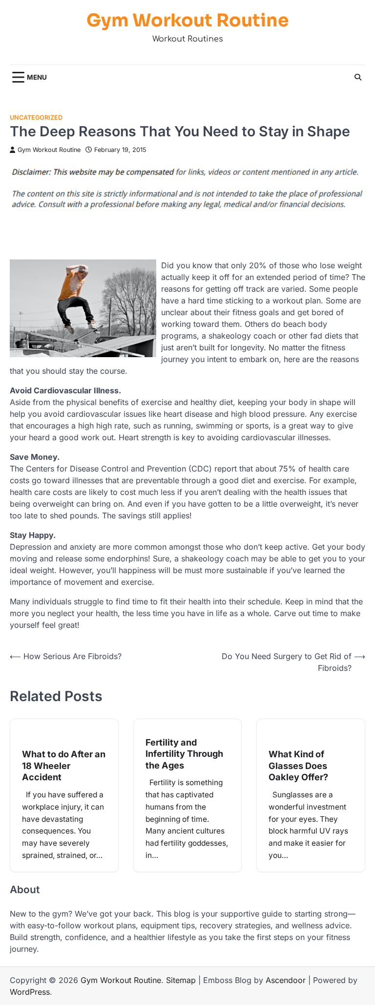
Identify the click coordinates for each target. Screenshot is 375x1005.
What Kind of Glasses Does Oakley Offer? (298, 765)
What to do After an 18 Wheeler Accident (63, 765)
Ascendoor (286, 980)
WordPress (30, 992)
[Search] (358, 77)
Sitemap (181, 980)
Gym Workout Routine (187, 20)
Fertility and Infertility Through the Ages (184, 753)
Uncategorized (36, 117)
